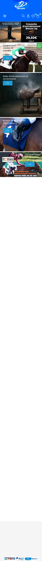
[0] (33, 16)
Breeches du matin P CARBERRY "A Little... (19, 246)
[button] (38, 33)
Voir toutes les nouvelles (29, 409)
